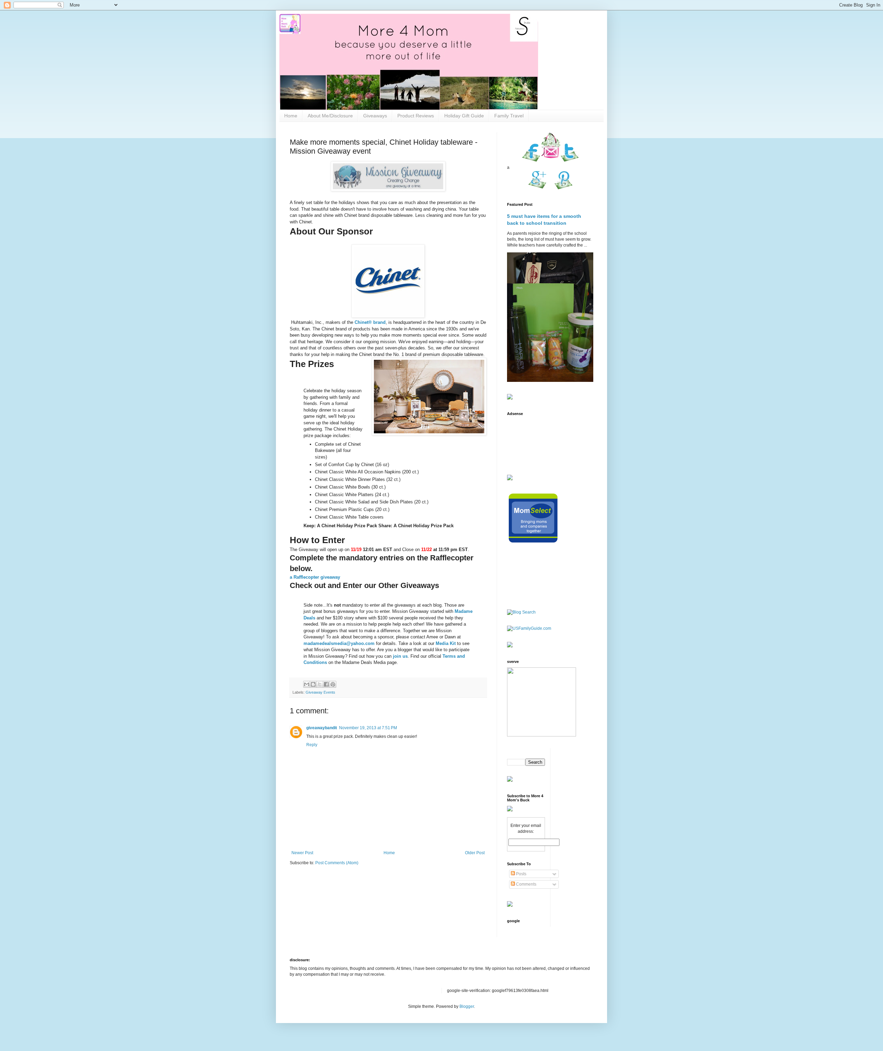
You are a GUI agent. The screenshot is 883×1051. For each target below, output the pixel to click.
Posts (520, 873)
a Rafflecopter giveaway (315, 577)
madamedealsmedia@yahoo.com (339, 643)
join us (400, 656)
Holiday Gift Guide (464, 115)
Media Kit (446, 643)
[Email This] (306, 684)
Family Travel (509, 115)
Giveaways (375, 115)
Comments (525, 884)
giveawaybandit (321, 727)
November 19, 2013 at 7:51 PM (368, 727)
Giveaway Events (320, 692)
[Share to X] (319, 684)
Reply (311, 744)
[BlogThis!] (313, 684)
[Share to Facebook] (326, 684)
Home (290, 115)
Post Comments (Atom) (336, 862)
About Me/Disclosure (330, 115)
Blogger (466, 1006)
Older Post (475, 852)
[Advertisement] (528, 441)
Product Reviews (415, 115)
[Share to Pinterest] (332, 684)
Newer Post (302, 852)
